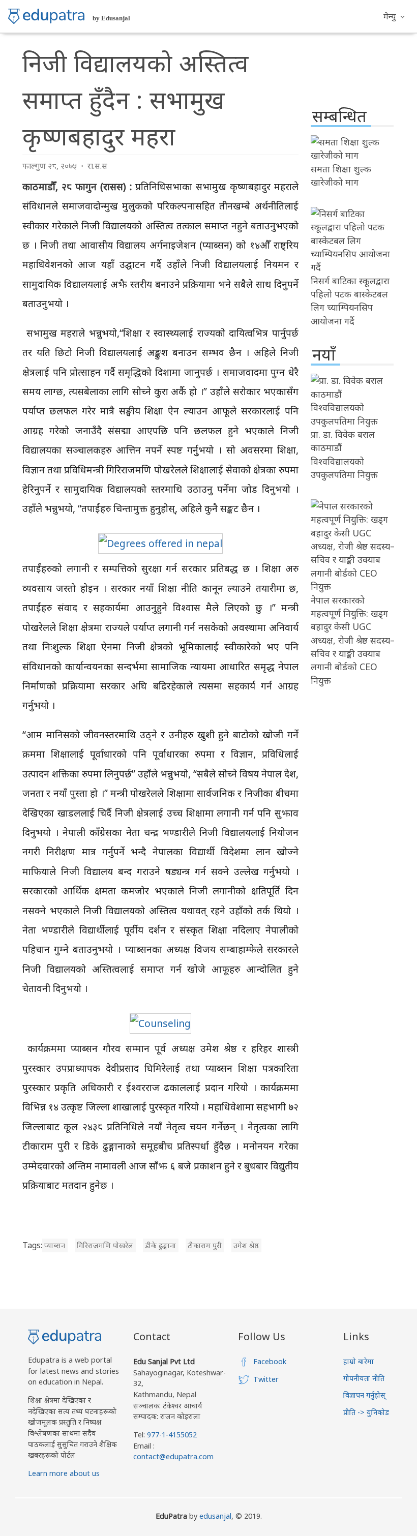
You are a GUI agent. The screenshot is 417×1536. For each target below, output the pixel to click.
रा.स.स (97, 165)
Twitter (266, 1379)
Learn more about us (64, 1473)
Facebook (269, 1361)
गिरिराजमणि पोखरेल (105, 1245)
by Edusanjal (111, 18)
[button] (394, 16)
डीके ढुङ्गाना (160, 1245)
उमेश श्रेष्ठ (246, 1245)
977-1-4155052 (172, 1434)
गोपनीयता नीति (363, 1378)
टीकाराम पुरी (205, 1245)
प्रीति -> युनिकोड (366, 1412)
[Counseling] (160, 1023)
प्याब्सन (54, 1245)
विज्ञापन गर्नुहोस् (364, 1395)
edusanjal (215, 1516)
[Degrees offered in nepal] (160, 543)
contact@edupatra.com (173, 1456)
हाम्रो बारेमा (358, 1361)
